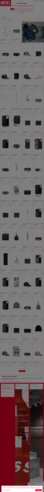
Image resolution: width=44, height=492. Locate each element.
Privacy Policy (33, 487)
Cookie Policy (38, 487)
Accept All (38, 490)
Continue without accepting (6, 490)
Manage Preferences (25, 487)
